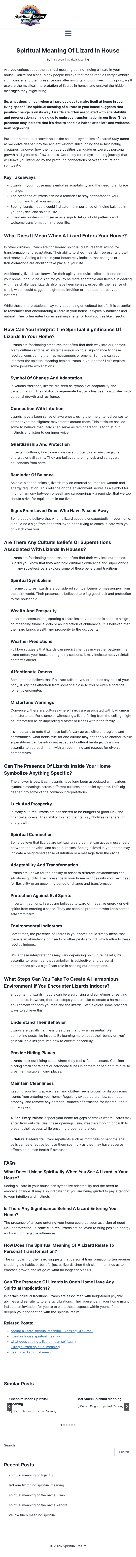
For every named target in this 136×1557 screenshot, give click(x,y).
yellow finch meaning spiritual (32, 1515)
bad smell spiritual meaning (99, 1399)
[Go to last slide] (9, 1407)
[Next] (126, 1407)
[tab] (61, 1425)
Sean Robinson (22, 1411)
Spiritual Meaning (78, 59)
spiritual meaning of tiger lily (31, 1475)
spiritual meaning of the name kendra (38, 1505)
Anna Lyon (57, 59)
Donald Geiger (89, 1406)
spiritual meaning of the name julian (37, 1495)
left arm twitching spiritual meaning (36, 1485)
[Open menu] (68, 33)
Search (9, 1445)
